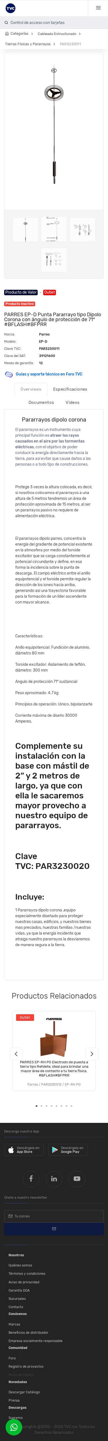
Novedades (18, 1382)
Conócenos (18, 1314)
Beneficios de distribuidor (28, 1333)
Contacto (16, 1307)
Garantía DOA (19, 1290)
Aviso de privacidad (24, 1282)
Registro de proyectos (26, 1366)
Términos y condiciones (27, 1274)
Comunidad (18, 1348)
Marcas (14, 1324)
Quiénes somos (20, 1265)
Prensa (14, 1400)
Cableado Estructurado (57, 34)
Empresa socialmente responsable (36, 1341)
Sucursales (17, 1299)
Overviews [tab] (30, 389)
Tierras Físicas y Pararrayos (28, 44)
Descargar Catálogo (24, 1392)
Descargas (18, 1408)
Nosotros (16, 1255)
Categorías (20, 33)
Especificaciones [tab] (70, 389)
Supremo (16, 1418)
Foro (12, 1358)
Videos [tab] (72, 402)
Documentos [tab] (41, 402)
